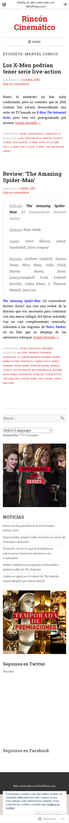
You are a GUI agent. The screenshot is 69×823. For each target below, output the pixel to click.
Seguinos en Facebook (26, 750)
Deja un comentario (16, 84)
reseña (57, 370)
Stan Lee (38, 374)
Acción (22, 352)
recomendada (42, 370)
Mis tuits (8, 671)
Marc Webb (22, 365)
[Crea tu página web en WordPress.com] (34, 4)
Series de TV (53, 133)
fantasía (27, 361)
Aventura (9, 357)
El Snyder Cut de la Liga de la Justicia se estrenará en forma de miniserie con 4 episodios (28, 553)
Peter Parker (22, 370)
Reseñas (47, 348)
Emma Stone (11, 361)
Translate (32, 435)
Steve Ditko (53, 374)
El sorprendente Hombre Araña (39, 357)
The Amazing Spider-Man (20, 378)
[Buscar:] (34, 418)
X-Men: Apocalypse (15, 142)
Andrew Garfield (39, 352)
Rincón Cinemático (34, 22)
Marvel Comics (53, 138)
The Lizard (45, 378)
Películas (35, 348)
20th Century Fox (29, 138)
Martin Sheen (40, 365)
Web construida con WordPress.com (34, 786)
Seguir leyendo (28, 123)
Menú (36, 42)
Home (23, 133)
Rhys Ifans (10, 374)
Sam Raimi (25, 374)
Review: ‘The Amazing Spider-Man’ (32, 177)
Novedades (36, 133)
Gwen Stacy (42, 361)
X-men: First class (22, 147)
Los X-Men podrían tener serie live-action (32, 68)
